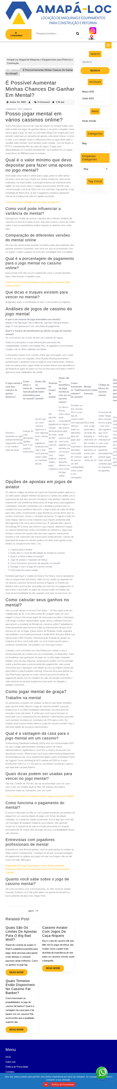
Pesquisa (77, 34)
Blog (84, 143)
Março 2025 (88, 91)
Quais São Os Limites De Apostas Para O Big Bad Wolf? (21, 933)
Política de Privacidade (16, 1066)
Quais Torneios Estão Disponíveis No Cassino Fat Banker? (20, 987)
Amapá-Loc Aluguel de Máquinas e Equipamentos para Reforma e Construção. (40, 61)
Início (8, 1057)
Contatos (9, 1071)
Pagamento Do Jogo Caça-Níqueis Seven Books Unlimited (34, 865)
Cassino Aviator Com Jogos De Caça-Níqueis (55, 932)
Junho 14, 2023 (18, 102)
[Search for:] (95, 63)
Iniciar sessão (89, 121)
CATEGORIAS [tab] (17, 36)
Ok (46, 1084)
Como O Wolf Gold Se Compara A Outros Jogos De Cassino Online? (39, 796)
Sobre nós (10, 1062)
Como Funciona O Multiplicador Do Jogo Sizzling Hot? (32, 202)
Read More (18, 971)
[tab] (108, 45)
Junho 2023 (88, 98)
